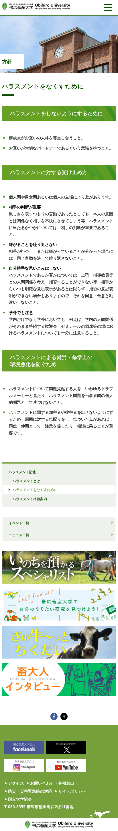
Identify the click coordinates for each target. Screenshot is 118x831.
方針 (7, 61)
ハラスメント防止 (22, 472)
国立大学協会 (20, 799)
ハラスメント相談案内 (30, 498)
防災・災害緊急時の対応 (30, 791)
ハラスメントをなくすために (35, 489)
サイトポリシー (72, 791)
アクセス (16, 783)
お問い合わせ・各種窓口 (52, 783)
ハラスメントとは (26, 480)
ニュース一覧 (19, 534)
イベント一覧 (19, 522)
